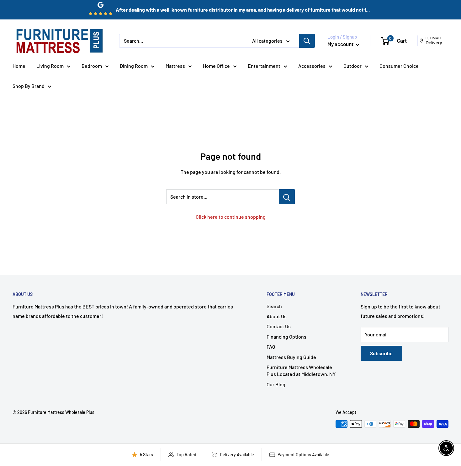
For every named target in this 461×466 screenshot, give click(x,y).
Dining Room (134, 66)
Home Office (216, 66)
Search (274, 306)
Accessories (312, 66)
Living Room (50, 66)
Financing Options (286, 337)
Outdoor (352, 66)
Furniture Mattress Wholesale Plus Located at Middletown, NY (301, 370)
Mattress (175, 66)
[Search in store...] (287, 196)
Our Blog (276, 384)
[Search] (307, 41)
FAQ (271, 347)
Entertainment (264, 66)
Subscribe (381, 353)
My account (340, 44)
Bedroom (92, 66)
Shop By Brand (29, 86)
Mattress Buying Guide (291, 357)
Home (19, 66)
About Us (277, 316)
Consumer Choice (399, 66)
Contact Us (279, 326)
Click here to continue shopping (231, 217)
